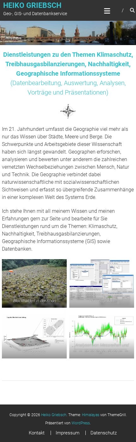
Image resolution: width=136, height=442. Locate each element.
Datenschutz (103, 433)
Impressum (67, 433)
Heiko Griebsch (32, 5)
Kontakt (37, 433)
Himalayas (90, 415)
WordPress (80, 423)
